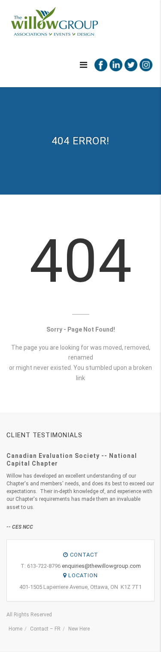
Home (15, 629)
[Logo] (54, 21)
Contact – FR (45, 629)
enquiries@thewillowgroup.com (101, 566)
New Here (79, 629)
